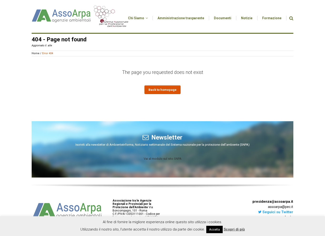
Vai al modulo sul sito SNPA (163, 158)
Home (35, 53)
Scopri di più (234, 229)
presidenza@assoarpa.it (272, 201)
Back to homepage (162, 90)
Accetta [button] (214, 229)
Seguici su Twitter (277, 212)
